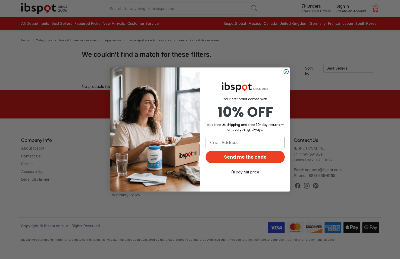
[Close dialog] (286, 71)
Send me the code (245, 157)
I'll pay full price (245, 172)
